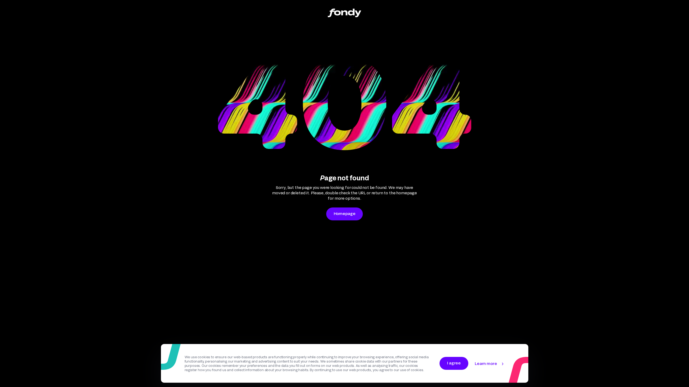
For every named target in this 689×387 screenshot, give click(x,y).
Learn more (486, 363)
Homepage (345, 213)
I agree (454, 363)
